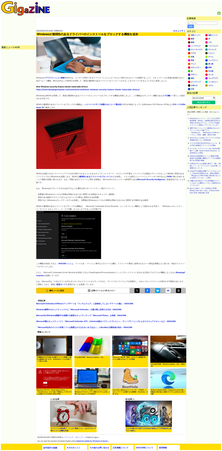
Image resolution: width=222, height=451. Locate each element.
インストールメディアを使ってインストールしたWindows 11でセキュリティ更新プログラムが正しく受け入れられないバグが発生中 (92, 392)
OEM (169, 176)
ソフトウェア (68, 437)
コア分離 (166, 95)
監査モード (61, 284)
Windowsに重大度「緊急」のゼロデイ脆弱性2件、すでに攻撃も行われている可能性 (130, 358)
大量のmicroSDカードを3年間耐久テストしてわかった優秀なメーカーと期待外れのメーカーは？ (205, 183)
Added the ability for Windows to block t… (92, 441)
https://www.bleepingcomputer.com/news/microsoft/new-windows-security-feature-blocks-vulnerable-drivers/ (88, 89)
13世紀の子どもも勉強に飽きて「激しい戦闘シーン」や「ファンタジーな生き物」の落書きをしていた (205, 165)
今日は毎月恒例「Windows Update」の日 (89, 357)
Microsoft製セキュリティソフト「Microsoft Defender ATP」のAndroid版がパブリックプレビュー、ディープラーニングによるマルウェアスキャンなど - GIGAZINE (106, 321)
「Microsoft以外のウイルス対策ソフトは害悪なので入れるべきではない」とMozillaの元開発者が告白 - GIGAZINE (84, 327)
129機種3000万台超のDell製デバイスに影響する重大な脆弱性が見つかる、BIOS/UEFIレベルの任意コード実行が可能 (54, 359)
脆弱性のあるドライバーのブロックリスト (96, 176)
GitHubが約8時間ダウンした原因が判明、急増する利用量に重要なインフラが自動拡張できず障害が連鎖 (205, 158)
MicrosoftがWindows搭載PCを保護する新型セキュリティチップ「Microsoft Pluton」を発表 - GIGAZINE (81, 315)
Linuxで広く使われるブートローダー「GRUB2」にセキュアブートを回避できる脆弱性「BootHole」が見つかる (130, 392)
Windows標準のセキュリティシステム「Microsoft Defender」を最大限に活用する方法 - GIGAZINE (79, 309)
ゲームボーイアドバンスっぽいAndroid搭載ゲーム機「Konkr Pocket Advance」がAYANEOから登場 (205, 150)
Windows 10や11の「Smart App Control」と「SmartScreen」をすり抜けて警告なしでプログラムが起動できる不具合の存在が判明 (54, 392)
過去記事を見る (203, 102)
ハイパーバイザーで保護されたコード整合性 (102, 104)
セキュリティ (179, 31)
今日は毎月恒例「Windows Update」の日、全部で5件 (168, 365)
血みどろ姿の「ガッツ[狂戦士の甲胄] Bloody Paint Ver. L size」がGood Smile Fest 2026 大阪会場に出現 (204, 190)
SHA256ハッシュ (65, 263)
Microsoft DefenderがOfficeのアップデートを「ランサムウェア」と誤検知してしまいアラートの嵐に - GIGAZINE (84, 303)
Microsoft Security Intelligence (151, 179)
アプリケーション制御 (55, 78)
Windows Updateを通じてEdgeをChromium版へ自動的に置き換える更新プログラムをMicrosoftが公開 (168, 392)
